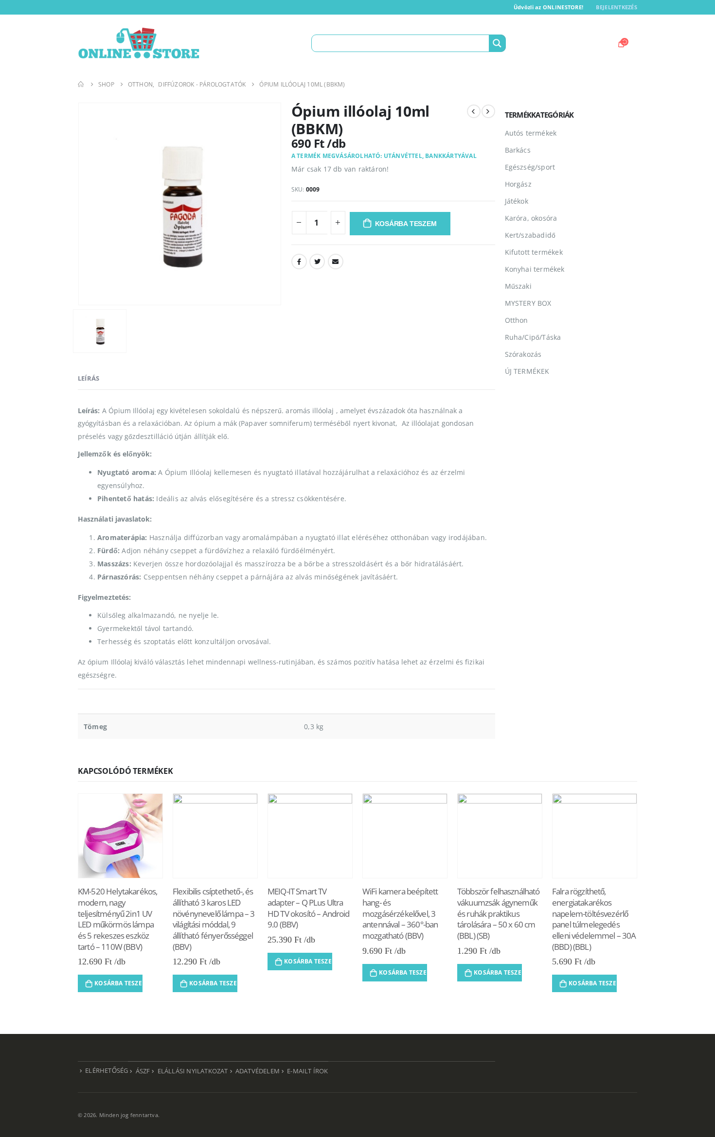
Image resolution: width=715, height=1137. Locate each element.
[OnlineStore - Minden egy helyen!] (138, 43)
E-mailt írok (307, 1071)
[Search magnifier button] (497, 43)
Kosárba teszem (406, 223)
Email (335, 261)
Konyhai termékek (535, 269)
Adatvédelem (257, 1071)
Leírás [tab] (88, 378)
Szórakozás (523, 354)
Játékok (516, 201)
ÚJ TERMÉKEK (527, 371)
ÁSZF (143, 1071)
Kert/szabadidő (530, 235)
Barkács (518, 150)
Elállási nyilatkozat (193, 1071)
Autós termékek (531, 133)
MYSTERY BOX (528, 303)
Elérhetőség (106, 1071)
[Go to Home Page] (81, 84)
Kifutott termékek (534, 252)
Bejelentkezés (616, 7)
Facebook (299, 261)
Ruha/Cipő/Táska (533, 337)
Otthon (516, 320)
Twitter (317, 261)
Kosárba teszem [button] (118, 983)
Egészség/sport (530, 167)
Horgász (518, 184)
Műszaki (518, 286)
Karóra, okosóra (531, 218)
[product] (120, 836)
